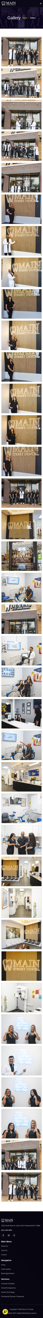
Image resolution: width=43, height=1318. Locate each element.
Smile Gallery (6, 1269)
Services (4, 1250)
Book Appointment (7, 1273)
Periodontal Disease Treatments (12, 1296)
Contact (4, 1255)
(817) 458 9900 (6, 1230)
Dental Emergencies (8, 1288)
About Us (4, 1246)
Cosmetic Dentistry (8, 1283)
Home (25, 18)
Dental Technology (7, 1292)
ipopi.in (34, 1313)
